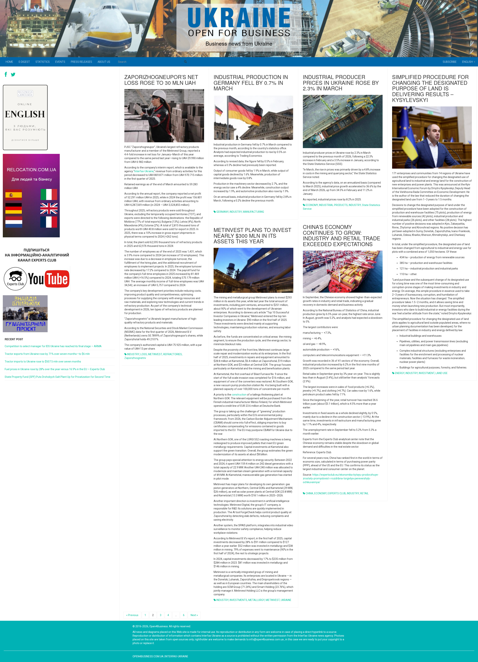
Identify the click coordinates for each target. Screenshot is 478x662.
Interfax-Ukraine (144, 171)
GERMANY (222, 211)
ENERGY (399, 373)
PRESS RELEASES (81, 61)
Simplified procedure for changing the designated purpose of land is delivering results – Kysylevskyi (430, 88)
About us (104, 61)
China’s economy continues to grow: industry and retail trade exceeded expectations (341, 235)
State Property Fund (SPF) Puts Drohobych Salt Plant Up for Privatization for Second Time (57, 376)
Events (60, 61)
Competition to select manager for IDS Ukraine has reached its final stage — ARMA (53, 346)
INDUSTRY (133, 354)
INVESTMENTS (238, 600)
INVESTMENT (426, 373)
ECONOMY (312, 205)
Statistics (42, 61)
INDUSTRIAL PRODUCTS (333, 205)
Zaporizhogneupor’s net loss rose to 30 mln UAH (161, 79)
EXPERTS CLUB (337, 493)
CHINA (309, 493)
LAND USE (442, 373)
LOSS (143, 354)
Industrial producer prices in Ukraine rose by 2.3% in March (341, 82)
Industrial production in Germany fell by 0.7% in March (251, 82)
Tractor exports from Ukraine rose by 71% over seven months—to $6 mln (47, 353)
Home (9, 61)
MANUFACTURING (253, 211)
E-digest (24, 61)
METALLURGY (256, 600)
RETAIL (364, 493)
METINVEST (155, 354)
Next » (194, 615)
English (467, 61)
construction (239, 394)
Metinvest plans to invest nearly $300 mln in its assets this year (252, 235)
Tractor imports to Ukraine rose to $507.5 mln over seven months (43, 361)
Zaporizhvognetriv (135, 357)
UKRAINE (286, 600)
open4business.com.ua (148, 656)
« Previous (132, 615)
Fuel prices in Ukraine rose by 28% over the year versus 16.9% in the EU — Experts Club (55, 369)
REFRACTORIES (172, 354)
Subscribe (450, 61)
